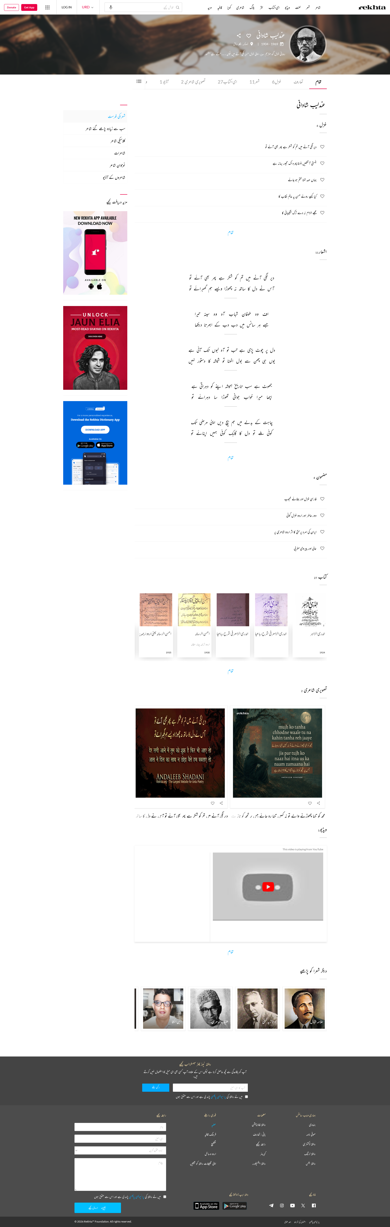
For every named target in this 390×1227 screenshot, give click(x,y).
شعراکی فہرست (116, 116)
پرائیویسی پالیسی (218, 1096)
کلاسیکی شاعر (118, 140)
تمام (318, 82)
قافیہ (219, 7)
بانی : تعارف (259, 1134)
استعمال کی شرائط (300, 1221)
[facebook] (313, 1205)
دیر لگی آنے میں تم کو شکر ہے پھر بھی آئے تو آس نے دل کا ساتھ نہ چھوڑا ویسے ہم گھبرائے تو (162, 816)
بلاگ (252, 7)
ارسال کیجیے (93, 1208)
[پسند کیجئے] (249, 35)
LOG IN (67, 7)
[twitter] (303, 1205)
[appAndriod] (234, 1206)
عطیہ (213, 1125)
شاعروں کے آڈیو (114, 177)
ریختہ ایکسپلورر (259, 1164)
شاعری (240, 7)
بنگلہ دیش (237, 44)
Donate (11, 7)
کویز (229, 7)
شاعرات (119, 153)
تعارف (298, 82)
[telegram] (271, 1205)
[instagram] (282, 1205)
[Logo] (372, 8)
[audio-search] (110, 7)
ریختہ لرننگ (310, 1154)
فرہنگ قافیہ (210, 1134)
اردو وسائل (210, 1154)
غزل (276, 82)
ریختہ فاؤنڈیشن (259, 1125)
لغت (298, 7)
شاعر (317, 7)
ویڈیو (287, 7)
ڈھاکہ (245, 44)
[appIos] (206, 1206)
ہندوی (312, 1125)
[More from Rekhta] (47, 7)
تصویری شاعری (193, 82)
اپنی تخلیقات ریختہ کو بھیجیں (203, 1164)
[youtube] (292, 1205)
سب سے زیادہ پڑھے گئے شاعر (105, 128)
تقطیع (213, 1144)
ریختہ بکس (311, 1164)
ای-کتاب (227, 82)
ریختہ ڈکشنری (309, 1144)
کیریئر (263, 1154)
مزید (210, 7)
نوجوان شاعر (117, 165)
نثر (261, 7)
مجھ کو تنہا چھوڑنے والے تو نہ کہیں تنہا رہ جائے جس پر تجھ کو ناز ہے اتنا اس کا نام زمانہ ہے (261, 816)
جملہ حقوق (287, 1221)
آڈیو (164, 82)
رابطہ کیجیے (261, 1144)
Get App (29, 7)
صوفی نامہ (311, 1134)
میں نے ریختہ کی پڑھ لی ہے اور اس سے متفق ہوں (209, 1096)
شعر (254, 82)
